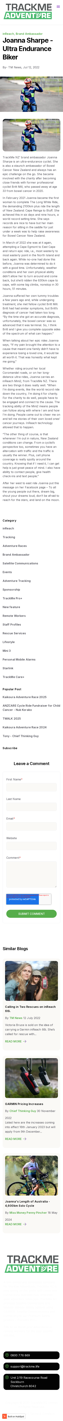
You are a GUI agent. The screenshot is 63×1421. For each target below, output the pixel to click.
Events (7, 572)
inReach (8, 33)
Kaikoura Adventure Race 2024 (25, 727)
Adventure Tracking (17, 581)
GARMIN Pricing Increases (24, 1104)
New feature (11, 607)
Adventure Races (15, 546)
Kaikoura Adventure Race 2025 (25, 697)
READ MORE (13, 1041)
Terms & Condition (42, 1413)
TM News (15, 1018)
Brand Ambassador (29, 33)
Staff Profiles (12, 624)
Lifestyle (9, 642)
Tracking (9, 537)
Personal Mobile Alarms (19, 659)
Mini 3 (7, 650)
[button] (49, 7)
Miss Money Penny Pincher (28, 1212)
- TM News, (13, 67)
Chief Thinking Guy (22, 1111)
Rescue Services (14, 633)
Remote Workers (14, 616)
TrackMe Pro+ (12, 598)
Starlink (8, 668)
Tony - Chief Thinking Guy (21, 736)
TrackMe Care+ (13, 677)
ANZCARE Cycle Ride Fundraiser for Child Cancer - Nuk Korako (31, 708)
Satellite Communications (20, 563)
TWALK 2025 (12, 718)
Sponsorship (11, 589)
